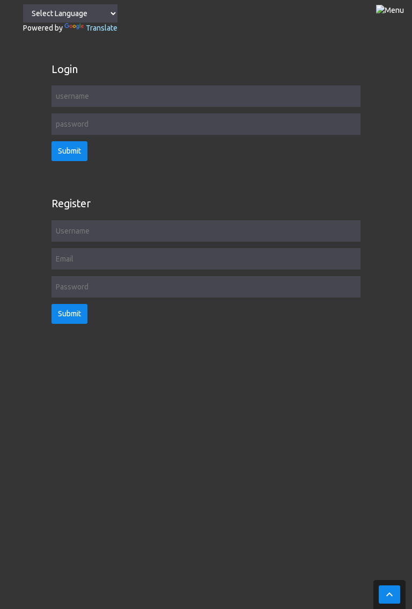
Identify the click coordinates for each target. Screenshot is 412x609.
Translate (101, 28)
